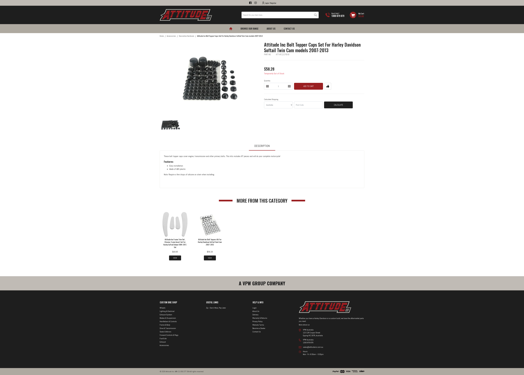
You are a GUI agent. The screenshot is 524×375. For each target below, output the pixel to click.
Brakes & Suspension (168, 318)
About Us (271, 28)
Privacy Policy (257, 321)
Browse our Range (249, 28)
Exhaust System (166, 314)
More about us (304, 324)
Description (262, 146)
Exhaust (163, 342)
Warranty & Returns (259, 318)
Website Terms (258, 325)
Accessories (164, 345)
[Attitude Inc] (186, 14)
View (175, 258)
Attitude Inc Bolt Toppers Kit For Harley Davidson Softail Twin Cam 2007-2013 (210, 242)
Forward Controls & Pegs (169, 335)
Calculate (338, 104)
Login (254, 308)
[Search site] (315, 15)
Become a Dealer (258, 328)
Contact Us (289, 28)
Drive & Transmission (168, 328)
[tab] (262, 147)
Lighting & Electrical (167, 311)
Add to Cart (308, 86)
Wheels (162, 308)
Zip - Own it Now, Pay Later (216, 308)
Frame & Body (165, 325)
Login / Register (270, 2)
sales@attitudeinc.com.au (313, 347)
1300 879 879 (337, 16)
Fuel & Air (163, 338)
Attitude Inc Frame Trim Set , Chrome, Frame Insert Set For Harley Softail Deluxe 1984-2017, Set (175, 243)
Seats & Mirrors (165, 331)
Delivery (255, 314)
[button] (327, 86)
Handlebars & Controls (168, 321)
